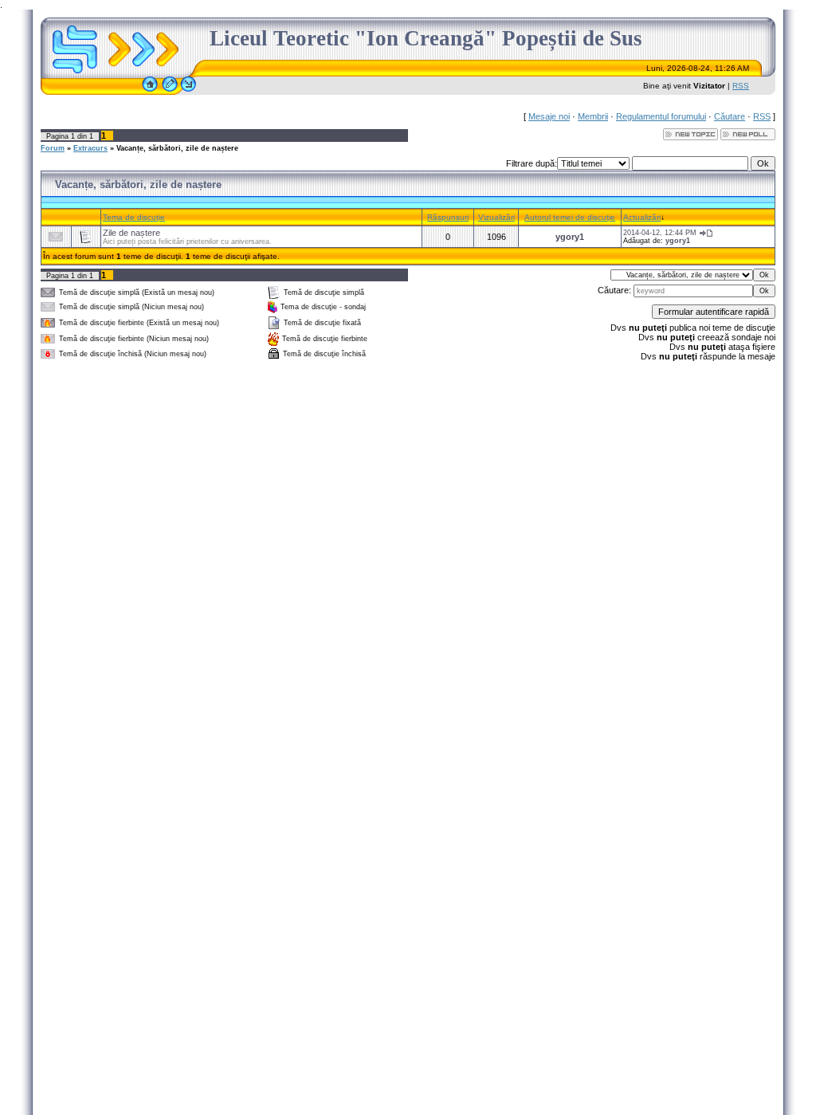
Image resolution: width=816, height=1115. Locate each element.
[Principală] (150, 91)
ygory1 (569, 236)
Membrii (593, 116)
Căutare (729, 116)
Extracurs (90, 148)
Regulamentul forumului (661, 116)
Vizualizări (496, 217)
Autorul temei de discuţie (569, 217)
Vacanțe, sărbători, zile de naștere (177, 148)
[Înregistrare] (170, 91)
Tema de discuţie (134, 217)
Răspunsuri (448, 217)
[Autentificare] (188, 91)
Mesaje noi (549, 116)
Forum (53, 148)
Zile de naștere (131, 233)
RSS (740, 85)
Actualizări (642, 217)
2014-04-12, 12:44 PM (659, 233)
